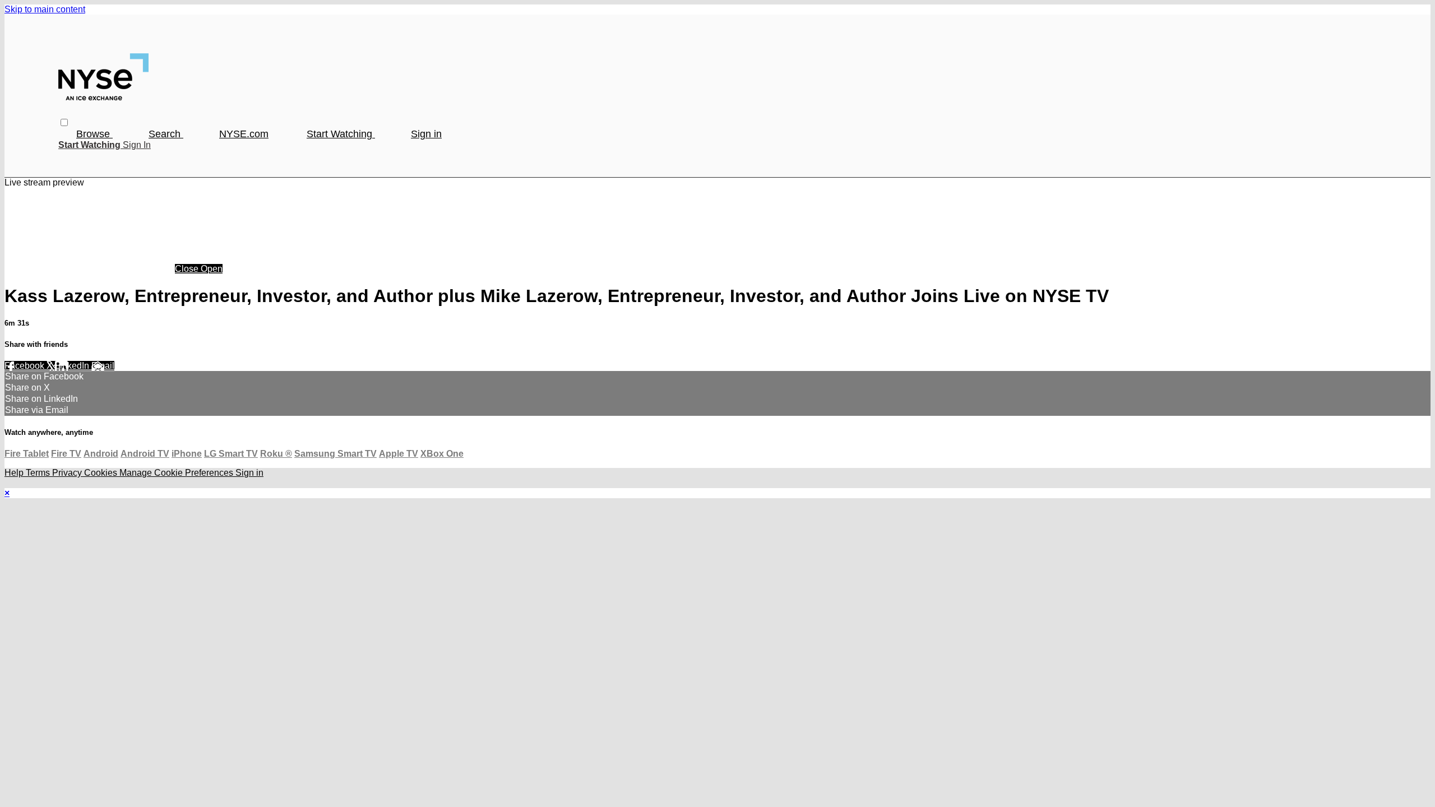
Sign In (137, 145)
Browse (94, 134)
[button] (64, 122)
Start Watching (341, 134)
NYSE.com (244, 134)
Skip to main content (44, 9)
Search (166, 134)
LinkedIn (73, 365)
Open (212, 268)
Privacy (68, 472)
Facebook (25, 365)
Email (102, 365)
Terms (39, 472)
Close (188, 268)
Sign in (426, 134)
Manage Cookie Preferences (177, 472)
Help (15, 472)
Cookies (101, 472)
